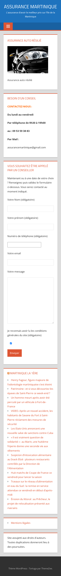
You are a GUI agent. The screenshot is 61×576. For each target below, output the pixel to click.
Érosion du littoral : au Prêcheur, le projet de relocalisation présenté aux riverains (28, 503)
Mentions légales (20, 523)
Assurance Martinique (30, 6)
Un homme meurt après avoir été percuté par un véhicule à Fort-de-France (28, 402)
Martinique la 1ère (24, 373)
